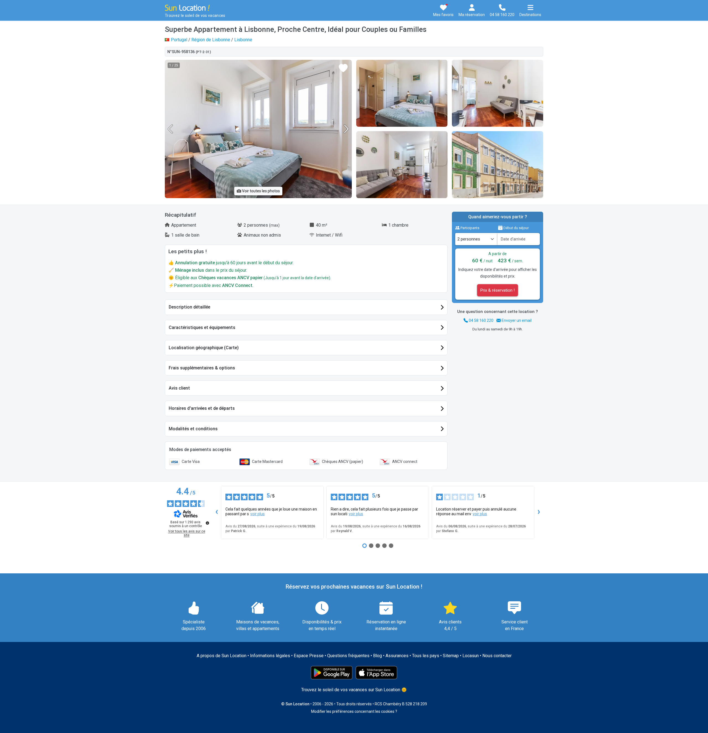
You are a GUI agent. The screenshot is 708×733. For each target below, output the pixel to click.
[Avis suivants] (539, 512)
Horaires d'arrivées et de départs (202, 408)
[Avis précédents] (216, 512)
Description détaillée (189, 307)
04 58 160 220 (480, 320)
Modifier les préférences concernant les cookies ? (354, 711)
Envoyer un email (516, 320)
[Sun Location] (187, 7)
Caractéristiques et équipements (202, 327)
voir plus (257, 514)
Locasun (470, 655)
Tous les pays (425, 655)
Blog (377, 655)
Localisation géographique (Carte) (204, 347)
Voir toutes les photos (260, 191)
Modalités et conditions (193, 428)
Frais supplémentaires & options (202, 368)
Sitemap (451, 655)
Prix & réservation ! (497, 290)
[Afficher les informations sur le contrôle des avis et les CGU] (207, 523)
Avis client (179, 388)
